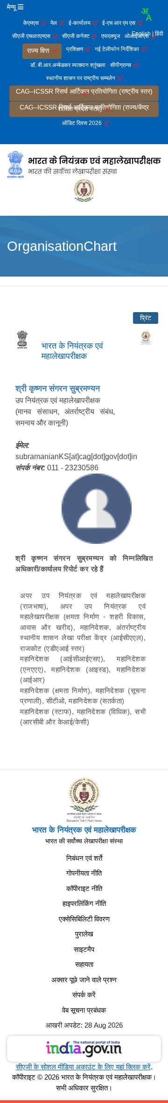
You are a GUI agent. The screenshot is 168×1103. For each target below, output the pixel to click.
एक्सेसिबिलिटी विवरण (84, 919)
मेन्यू (12, 7)
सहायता (84, 964)
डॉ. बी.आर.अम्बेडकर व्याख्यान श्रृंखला (67, 65)
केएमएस (32, 23)
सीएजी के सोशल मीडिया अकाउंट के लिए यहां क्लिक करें (83, 1067)
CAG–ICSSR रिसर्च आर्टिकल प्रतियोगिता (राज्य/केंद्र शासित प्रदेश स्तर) (84, 107)
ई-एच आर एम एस (120, 23)
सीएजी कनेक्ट (77, 36)
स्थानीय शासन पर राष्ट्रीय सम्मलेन (82, 78)
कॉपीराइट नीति (84, 888)
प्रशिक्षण (76, 49)
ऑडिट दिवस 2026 (83, 123)
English (141, 33)
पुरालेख (84, 934)
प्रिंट (145, 317)
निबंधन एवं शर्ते (84, 858)
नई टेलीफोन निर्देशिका (118, 49)
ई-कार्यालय (81, 23)
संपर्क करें (84, 995)
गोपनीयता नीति (84, 873)
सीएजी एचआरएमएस (32, 36)
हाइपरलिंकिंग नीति (84, 903)
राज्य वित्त (40, 50)
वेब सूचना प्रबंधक (84, 1010)
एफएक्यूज (110, 36)
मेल (55, 23)
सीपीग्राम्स (122, 65)
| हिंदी (157, 33)
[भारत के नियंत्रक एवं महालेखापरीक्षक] (84, 164)
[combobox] (146, 14)
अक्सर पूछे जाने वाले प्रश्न (84, 980)
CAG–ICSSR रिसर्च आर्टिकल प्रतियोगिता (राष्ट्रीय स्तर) (84, 92)
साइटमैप (84, 949)
